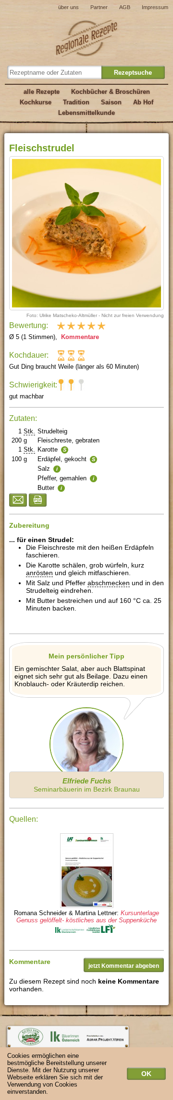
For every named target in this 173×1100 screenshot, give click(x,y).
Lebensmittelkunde (86, 112)
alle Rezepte (42, 91)
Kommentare (79, 336)
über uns (68, 7)
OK (146, 1073)
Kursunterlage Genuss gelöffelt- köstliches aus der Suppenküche (87, 916)
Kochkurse (35, 102)
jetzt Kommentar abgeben (123, 966)
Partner (99, 7)
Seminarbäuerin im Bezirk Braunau (87, 785)
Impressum (155, 7)
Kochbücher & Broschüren (110, 91)
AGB (124, 7)
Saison (111, 102)
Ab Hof (143, 102)
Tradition (76, 102)
